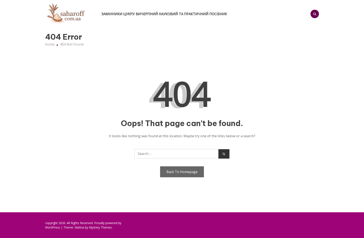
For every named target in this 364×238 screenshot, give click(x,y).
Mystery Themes (100, 227)
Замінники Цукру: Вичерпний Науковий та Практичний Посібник (164, 14)
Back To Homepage (182, 171)
